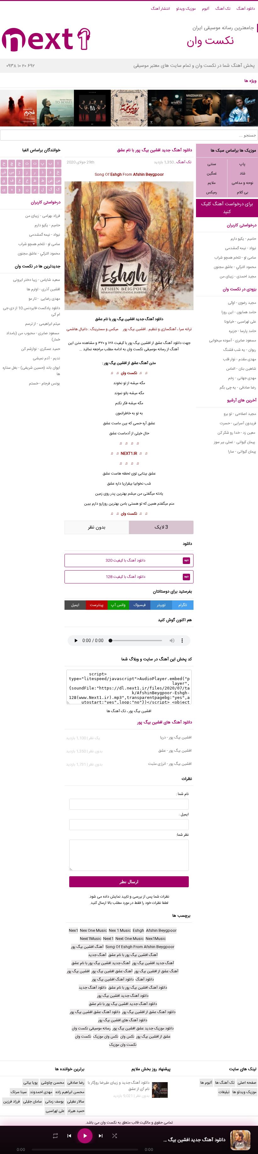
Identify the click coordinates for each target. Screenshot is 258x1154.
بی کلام (242, 192)
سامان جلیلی (32, 1101)
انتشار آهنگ (160, 9)
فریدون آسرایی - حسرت (238, 423)
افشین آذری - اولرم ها (43, 289)
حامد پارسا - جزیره (242, 331)
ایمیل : (184, 814)
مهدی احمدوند (41, 1092)
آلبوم (205, 9)
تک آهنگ (223, 9)
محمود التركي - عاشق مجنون (235, 267)
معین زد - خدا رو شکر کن (236, 433)
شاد (242, 173)
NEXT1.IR (129, 453)
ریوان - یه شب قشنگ (239, 350)
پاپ (242, 164)
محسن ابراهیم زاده (69, 1092)
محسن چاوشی (52, 1083)
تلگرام (182, 605)
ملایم (212, 183)
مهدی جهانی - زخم (242, 378)
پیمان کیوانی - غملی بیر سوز (235, 442)
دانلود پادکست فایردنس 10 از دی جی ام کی (31, 311)
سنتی (211, 164)
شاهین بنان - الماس (241, 369)
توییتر (161, 605)
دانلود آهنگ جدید (149, 319)
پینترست (97, 605)
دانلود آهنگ (246, 9)
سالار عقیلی (75, 1101)
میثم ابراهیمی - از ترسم (42, 324)
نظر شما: (182, 835)
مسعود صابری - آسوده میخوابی (232, 340)
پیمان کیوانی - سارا (242, 451)
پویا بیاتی (30, 1083)
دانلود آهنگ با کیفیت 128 (147, 577)
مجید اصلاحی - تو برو (240, 414)
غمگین (212, 173)
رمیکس (211, 192)
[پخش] (85, 1135)
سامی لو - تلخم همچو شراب (235, 258)
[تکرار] (55, 1135)
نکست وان (129, 373)
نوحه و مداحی (242, 183)
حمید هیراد (76, 1111)
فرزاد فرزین (11, 1101)
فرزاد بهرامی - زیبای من (42, 216)
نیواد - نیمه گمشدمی (240, 248)
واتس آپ (118, 605)
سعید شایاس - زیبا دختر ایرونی (36, 280)
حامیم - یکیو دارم (243, 239)
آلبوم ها (206, 1083)
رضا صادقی (75, 1083)
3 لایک (161, 527)
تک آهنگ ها (116, 711)
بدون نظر (96, 527)
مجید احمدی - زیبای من (238, 276)
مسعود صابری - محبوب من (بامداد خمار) (33, 336)
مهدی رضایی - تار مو (44, 299)
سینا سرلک (19, 1092)
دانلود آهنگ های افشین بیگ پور (164, 722)
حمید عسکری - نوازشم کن (40, 349)
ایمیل (75, 605)
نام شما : (182, 794)
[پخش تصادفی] (114, 1135)
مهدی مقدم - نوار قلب (239, 359)
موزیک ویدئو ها (244, 1092)
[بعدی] (100, 1135)
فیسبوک (140, 605)
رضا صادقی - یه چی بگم (238, 387)
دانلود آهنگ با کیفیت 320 (147, 560)
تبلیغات (224, 1092)
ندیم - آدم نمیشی (46, 358)
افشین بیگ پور (123, 319)
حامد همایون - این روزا (239, 312)
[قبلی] (69, 1135)
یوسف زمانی (54, 1101)
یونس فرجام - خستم (44, 383)
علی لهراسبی (55, 1111)
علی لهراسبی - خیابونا (240, 322)
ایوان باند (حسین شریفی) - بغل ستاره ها (31, 371)
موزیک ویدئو (186, 9)
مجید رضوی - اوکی (242, 303)
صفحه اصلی (247, 1083)
